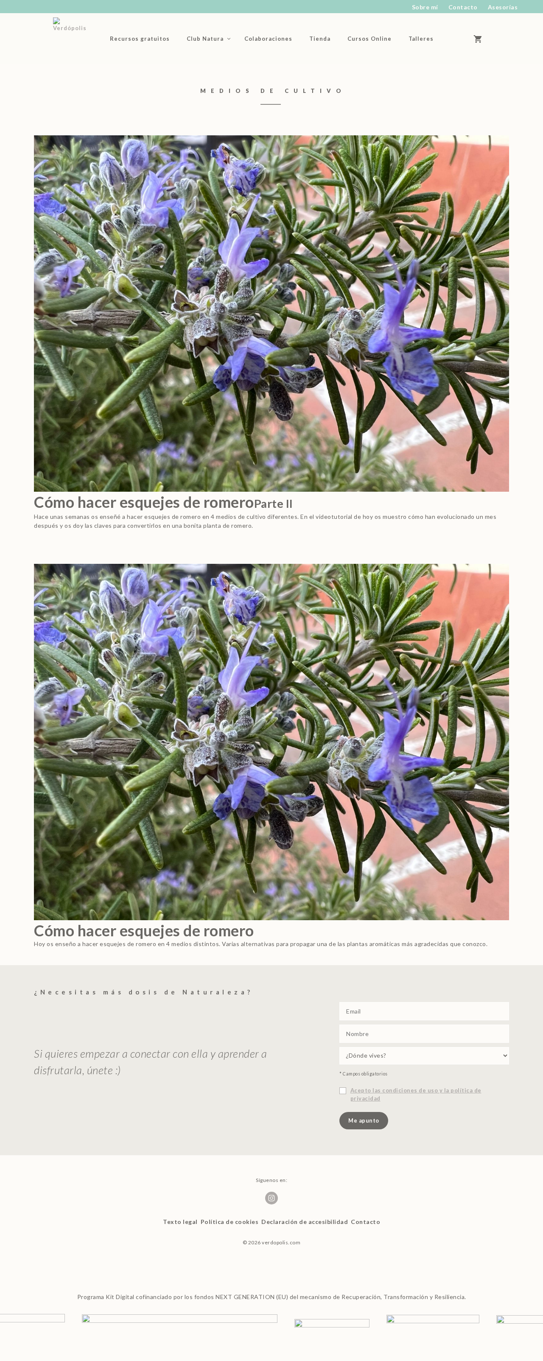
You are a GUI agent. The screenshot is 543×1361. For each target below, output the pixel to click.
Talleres (421, 38)
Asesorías (503, 7)
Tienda (319, 38)
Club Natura (205, 38)
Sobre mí (425, 7)
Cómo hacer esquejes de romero (163, 502)
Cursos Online (369, 38)
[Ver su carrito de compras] (481, 38)
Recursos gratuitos (140, 38)
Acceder (456, 38)
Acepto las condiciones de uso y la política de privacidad (415, 1094)
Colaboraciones (268, 38)
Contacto (463, 7)
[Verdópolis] (73, 38)
